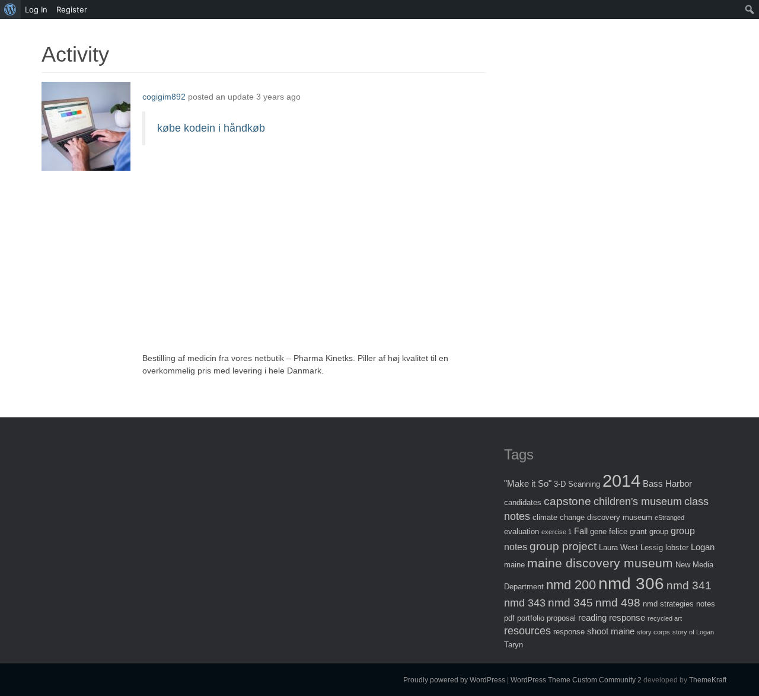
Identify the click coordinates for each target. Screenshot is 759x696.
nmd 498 (617, 602)
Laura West (618, 547)
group (658, 531)
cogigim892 (164, 96)
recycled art (665, 618)
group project (563, 546)
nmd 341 (689, 585)
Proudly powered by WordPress (454, 680)
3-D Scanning (577, 484)
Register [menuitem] (71, 9)
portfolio (530, 618)
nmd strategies (668, 603)
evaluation (521, 531)
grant (638, 531)
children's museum (638, 501)
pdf (509, 618)
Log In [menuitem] (36, 9)
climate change (558, 517)
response (569, 631)
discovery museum (619, 517)
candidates (522, 502)
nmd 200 (571, 584)
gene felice (608, 531)
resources (527, 631)
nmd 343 (525, 603)
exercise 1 (556, 531)
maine (514, 564)
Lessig (651, 547)
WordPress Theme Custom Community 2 (576, 680)
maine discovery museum (600, 563)
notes (705, 603)
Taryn (513, 644)
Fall (581, 531)
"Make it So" (527, 483)
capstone (567, 501)
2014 (621, 480)
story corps (653, 632)
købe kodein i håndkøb (211, 128)
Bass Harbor (667, 483)
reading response (611, 617)
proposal (561, 618)
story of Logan (693, 632)
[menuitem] (10, 9)
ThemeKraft (707, 680)
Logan (703, 547)
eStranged (669, 517)
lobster (676, 547)
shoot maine (610, 631)
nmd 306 (631, 583)
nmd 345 (570, 602)
